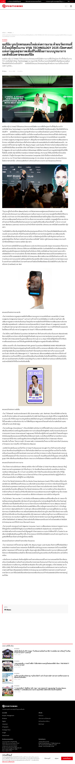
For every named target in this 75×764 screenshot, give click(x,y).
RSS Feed (41, 724)
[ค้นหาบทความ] (66, 6)
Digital (4, 721)
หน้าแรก (4, 33)
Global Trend (5, 736)
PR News (10, 33)
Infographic (5, 727)
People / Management (8, 716)
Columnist (5, 724)
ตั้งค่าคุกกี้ (47, 758)
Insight (4, 733)
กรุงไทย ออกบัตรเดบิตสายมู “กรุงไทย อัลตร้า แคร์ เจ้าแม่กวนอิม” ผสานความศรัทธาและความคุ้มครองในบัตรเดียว (41, 676)
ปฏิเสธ (57, 758)
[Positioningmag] (12, 6)
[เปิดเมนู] (71, 6)
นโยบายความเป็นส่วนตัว (45, 719)
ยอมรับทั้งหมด (67, 758)
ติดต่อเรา (41, 716)
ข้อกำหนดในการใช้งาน (44, 721)
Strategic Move (6, 730)
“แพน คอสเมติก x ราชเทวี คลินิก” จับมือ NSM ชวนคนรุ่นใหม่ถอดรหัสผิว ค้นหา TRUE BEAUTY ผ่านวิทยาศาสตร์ (41, 664)
